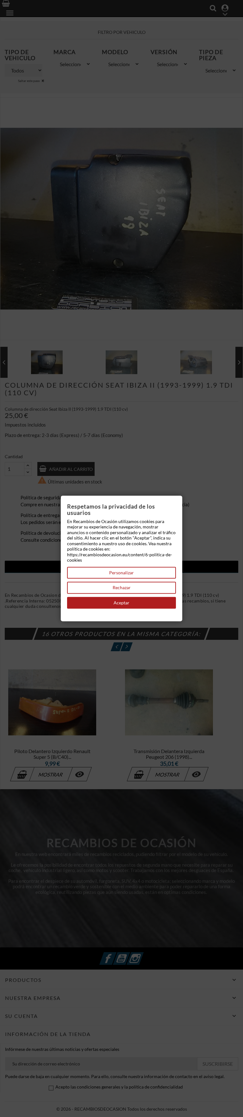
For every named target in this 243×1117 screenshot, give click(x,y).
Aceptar (121, 602)
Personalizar (121, 572)
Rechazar (122, 587)
